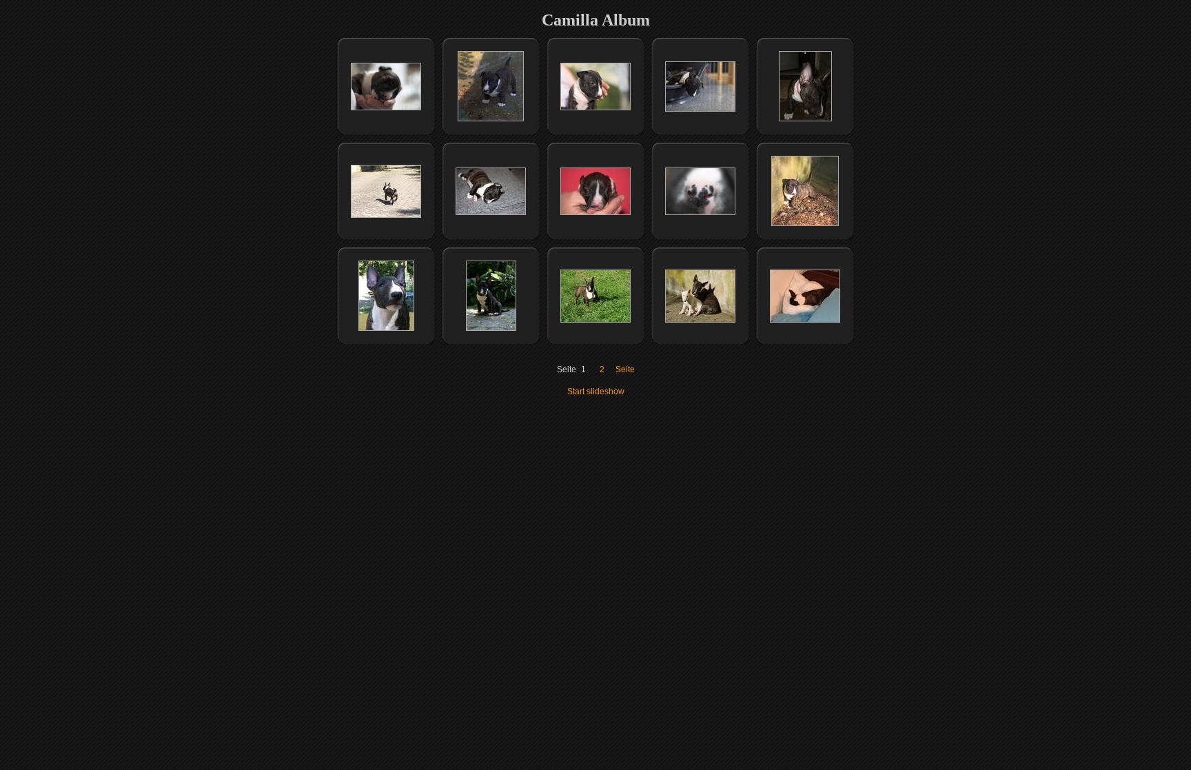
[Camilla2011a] (595, 320)
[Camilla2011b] (700, 320)
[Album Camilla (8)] (491, 212)
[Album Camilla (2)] (386, 107)
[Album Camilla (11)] (805, 223)
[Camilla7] (491, 328)
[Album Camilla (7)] (386, 215)
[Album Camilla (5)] (700, 109)
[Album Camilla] (386, 328)
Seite (625, 369)
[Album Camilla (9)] (595, 212)
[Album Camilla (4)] (595, 107)
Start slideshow (595, 391)
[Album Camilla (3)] (491, 118)
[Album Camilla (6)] (805, 118)
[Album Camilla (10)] (700, 212)
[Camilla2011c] (805, 320)
